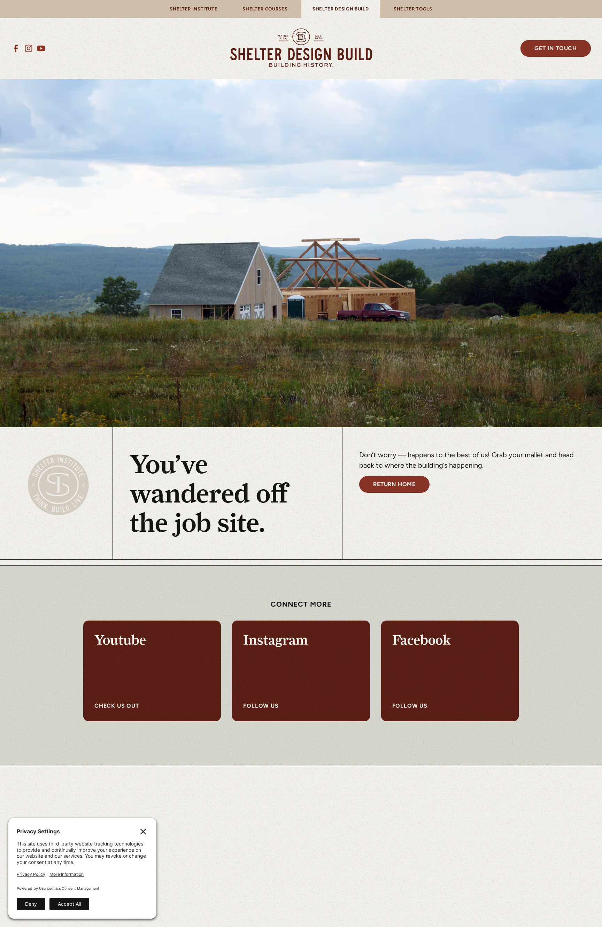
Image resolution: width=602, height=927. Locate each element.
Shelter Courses (239, 821)
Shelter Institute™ (243, 807)
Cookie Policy (319, 914)
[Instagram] (28, 48)
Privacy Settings (418, 914)
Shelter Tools (235, 835)
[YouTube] (41, 48)
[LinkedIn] (431, 880)
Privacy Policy (274, 914)
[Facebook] (16, 48)
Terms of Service (366, 914)
